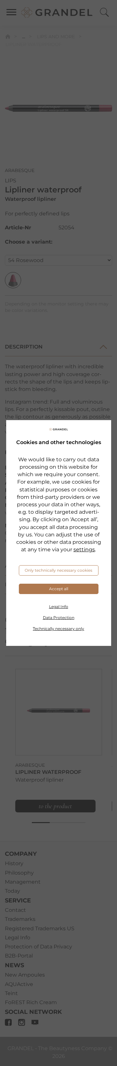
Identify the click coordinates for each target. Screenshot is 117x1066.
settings (84, 549)
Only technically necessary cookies (58, 570)
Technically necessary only (58, 628)
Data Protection (58, 617)
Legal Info (58, 606)
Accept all (58, 588)
